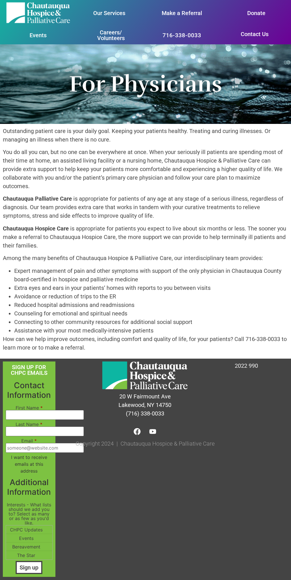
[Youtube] (153, 432)
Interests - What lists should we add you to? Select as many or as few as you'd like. (29, 513)
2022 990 (246, 365)
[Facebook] (137, 432)
